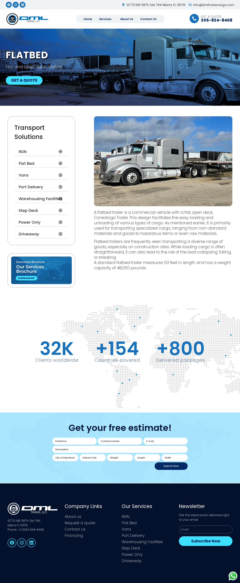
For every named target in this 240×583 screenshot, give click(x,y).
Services (105, 19)
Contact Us (148, 19)
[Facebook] (9, 5)
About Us (126, 19)
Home (88, 19)
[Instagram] (16, 5)
